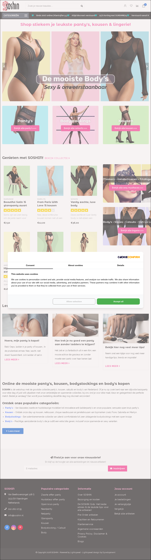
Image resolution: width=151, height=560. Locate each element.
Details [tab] (120, 265)
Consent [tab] (30, 265)
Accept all (118, 301)
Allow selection (74, 301)
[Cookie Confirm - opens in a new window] (129, 256)
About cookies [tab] (75, 265)
